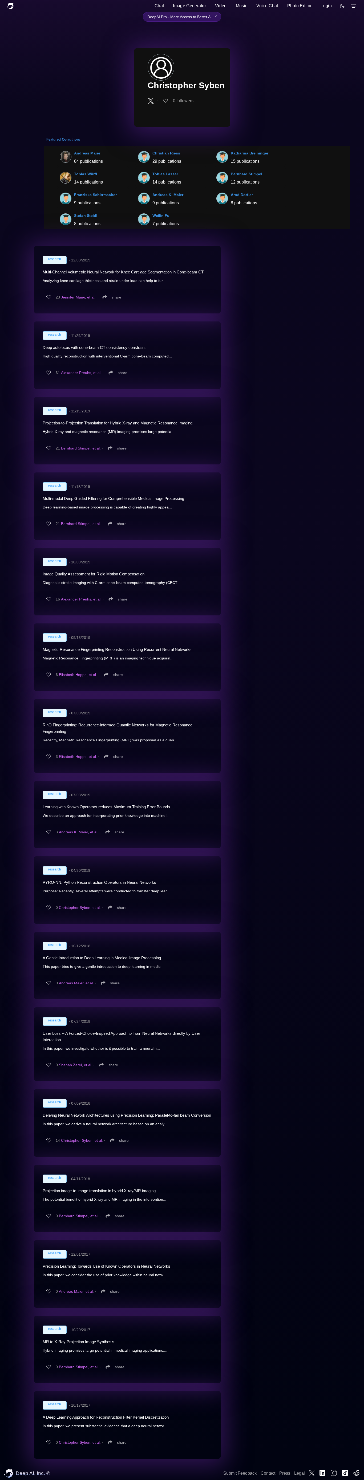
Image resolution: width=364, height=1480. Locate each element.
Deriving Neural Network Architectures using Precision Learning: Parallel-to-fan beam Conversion (127, 1115)
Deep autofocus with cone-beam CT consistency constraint (94, 347)
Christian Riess (166, 153)
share (116, 297)
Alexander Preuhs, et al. (81, 373)
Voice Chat (267, 5)
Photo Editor (299, 5)
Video (221, 5)
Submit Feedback (240, 1473)
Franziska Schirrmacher (95, 195)
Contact (268, 1473)
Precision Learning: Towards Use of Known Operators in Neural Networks (106, 1266)
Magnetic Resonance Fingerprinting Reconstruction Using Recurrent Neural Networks (117, 649)
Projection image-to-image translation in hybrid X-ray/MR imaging (99, 1190)
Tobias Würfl (85, 174)
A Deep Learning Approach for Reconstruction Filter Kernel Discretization (106, 1417)
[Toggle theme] (342, 6)
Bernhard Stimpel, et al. (81, 448)
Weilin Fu (160, 215)
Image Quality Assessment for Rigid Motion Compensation (93, 574)
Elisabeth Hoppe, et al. (78, 675)
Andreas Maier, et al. (76, 983)
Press (284, 1473)
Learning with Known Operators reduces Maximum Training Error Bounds (106, 807)
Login (326, 5)
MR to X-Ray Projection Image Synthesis (78, 1341)
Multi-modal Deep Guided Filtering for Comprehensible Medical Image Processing (113, 498)
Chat (159, 5)
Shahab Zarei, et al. (75, 1065)
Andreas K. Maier (167, 195)
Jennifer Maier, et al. (78, 297)
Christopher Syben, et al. (80, 907)
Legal (299, 1473)
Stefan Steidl (85, 215)
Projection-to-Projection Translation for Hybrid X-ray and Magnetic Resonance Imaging (117, 423)
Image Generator (189, 5)
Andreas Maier (87, 153)
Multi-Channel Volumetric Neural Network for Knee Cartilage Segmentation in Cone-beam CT (123, 272)
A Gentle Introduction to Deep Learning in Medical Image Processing (102, 958)
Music (242, 5)
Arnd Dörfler (242, 195)
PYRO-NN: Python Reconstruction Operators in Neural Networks (99, 882)
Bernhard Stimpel (246, 174)
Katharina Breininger (249, 153)
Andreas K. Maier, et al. (78, 832)
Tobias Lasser (165, 174)
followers (183, 100)
